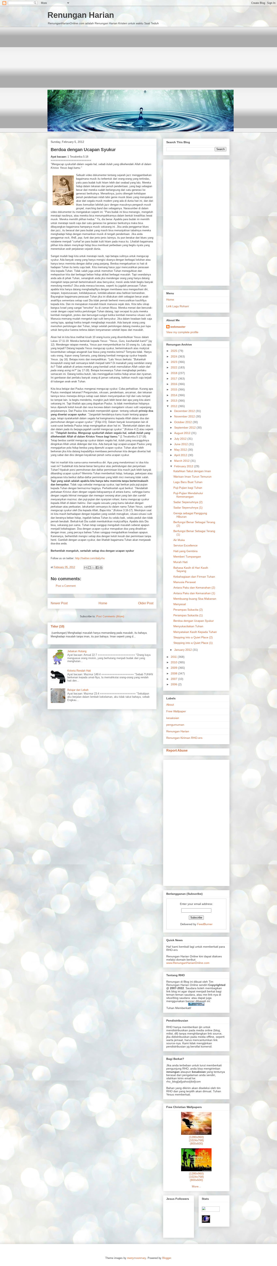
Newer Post (59, 603)
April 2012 (181, 455)
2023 (174, 362)
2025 (174, 350)
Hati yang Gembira (185, 551)
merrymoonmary (136, 1258)
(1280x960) (196, 1137)
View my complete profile (182, 332)
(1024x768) (196, 1140)
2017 (174, 378)
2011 (174, 656)
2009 (174, 667)
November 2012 (185, 416)
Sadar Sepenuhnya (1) (188, 507)
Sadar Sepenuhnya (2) (188, 502)
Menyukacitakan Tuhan (188, 626)
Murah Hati (180, 562)
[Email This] (86, 567)
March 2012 (182, 460)
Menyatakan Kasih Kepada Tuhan (195, 632)
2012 (174, 406)
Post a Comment (66, 585)
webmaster (177, 326)
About (170, 704)
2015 (174, 389)
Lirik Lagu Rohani (177, 306)
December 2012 (185, 411)
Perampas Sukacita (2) (188, 609)
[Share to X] (93, 567)
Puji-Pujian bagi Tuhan (187, 487)
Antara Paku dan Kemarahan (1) (194, 593)
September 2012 (185, 427)
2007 (174, 678)
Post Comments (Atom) (110, 616)
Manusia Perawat (184, 582)
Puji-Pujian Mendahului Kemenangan (188, 495)
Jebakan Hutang (76, 651)
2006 (174, 684)
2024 (174, 356)
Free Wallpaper (176, 711)
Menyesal (179, 604)
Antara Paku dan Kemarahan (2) (194, 587)
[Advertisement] (138, 55)
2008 (174, 673)
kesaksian (172, 718)
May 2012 (181, 449)
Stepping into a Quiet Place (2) (193, 637)
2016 (174, 384)
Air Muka (179, 540)
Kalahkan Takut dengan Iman (192, 471)
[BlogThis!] (89, 567)
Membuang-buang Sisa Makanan (194, 598)
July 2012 (180, 438)
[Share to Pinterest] (101, 567)
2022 (174, 367)
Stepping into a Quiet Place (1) (193, 642)
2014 (174, 395)
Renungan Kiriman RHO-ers (184, 737)
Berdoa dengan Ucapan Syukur (193, 620)
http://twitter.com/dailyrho (90, 558)
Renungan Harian (80, 15)
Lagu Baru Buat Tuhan (187, 482)
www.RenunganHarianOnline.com (187, 962)
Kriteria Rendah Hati (79, 670)
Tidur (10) (57, 626)
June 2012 (181, 444)
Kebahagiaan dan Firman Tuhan (194, 576)
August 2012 (182, 433)
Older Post (145, 603)
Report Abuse (177, 750)
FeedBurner (205, 924)
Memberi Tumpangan (187, 556)
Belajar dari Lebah (77, 689)
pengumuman (175, 724)
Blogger (166, 1258)
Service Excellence (185, 545)
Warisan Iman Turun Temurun (192, 476)
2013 (174, 400)
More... (196, 1186)
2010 (174, 662)
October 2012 (183, 422)
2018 (174, 373)
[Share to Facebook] (97, 567)
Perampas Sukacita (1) (188, 615)
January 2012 (183, 649)
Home (103, 603)
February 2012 (184, 466)
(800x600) (196, 1143)
